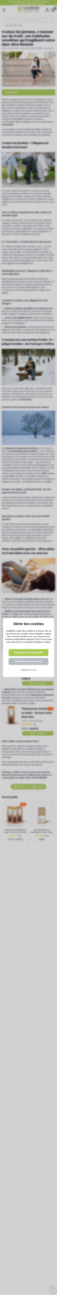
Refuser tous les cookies (28, 661)
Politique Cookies (42, 642)
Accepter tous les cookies (28, 652)
